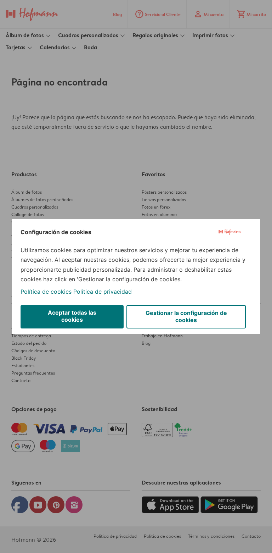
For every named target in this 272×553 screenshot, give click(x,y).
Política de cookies (46, 291)
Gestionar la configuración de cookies (186, 316)
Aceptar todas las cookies (72, 316)
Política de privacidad (102, 291)
